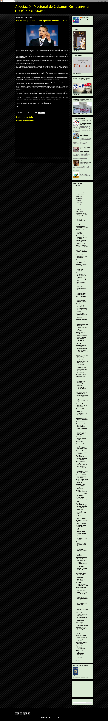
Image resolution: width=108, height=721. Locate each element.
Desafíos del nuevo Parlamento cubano (82, 227)
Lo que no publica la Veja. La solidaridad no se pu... (82, 329)
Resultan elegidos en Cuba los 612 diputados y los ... (81, 559)
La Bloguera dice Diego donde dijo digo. (81, 279)
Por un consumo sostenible (80, 580)
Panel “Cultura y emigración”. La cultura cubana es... (82, 463)
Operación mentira (81, 374)
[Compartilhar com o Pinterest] (44, 113)
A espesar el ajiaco (81, 635)
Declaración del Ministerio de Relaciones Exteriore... (80, 231)
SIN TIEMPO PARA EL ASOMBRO (81, 643)
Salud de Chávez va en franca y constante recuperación (82, 614)
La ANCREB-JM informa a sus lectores (80, 342)
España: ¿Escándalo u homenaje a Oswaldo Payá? (82, 647)
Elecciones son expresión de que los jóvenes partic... (82, 624)
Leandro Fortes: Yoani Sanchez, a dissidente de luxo (82, 356)
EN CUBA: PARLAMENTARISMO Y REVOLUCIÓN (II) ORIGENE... (81, 564)
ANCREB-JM (85, 17)
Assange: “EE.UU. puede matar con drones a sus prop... (82, 447)
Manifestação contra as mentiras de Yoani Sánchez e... (81, 274)
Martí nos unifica (80, 421)
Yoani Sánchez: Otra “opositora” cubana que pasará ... (82, 371)
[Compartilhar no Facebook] (43, 113)
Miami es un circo (80, 443)
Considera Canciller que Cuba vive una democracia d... (81, 629)
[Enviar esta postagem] (36, 112)
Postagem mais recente (22, 161)
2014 (76, 188)
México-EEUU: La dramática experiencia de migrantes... (80, 383)
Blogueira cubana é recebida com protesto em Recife (81, 334)
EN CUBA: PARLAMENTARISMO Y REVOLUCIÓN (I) (82, 584)
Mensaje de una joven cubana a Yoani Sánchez (82, 481)
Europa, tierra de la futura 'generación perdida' (81, 378)
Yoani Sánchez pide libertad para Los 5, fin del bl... (82, 290)
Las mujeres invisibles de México (82, 494)
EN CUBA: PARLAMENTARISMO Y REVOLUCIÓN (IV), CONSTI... (81, 457)
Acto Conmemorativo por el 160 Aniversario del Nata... (81, 219)
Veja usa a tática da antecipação (81, 338)
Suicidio (82, 172)
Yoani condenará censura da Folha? (81, 301)
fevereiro (78, 211)
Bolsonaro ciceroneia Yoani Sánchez (81, 265)
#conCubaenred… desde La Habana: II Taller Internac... (82, 433)
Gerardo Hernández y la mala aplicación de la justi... (81, 237)
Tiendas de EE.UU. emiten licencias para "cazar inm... (81, 476)
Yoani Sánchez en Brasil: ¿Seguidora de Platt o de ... (81, 305)
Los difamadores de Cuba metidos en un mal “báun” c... (82, 361)
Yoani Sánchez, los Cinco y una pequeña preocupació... (81, 284)
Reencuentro (79, 441)
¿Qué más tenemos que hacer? (81, 534)
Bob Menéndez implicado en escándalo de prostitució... (80, 652)
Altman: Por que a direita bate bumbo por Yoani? (81, 214)
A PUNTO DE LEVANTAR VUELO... (82, 491)
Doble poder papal (81, 224)
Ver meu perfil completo (84, 20)
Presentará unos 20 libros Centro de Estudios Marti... (81, 589)
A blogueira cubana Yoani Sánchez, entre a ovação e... (81, 347)
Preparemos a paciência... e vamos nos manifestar (82, 471)
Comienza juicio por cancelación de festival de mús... (81, 594)
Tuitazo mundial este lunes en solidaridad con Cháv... (82, 599)
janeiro (78, 657)
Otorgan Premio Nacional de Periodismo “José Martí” (81, 499)
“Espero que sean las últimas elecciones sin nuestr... (81, 603)
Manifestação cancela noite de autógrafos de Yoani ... (82, 261)
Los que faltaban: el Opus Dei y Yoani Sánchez (81, 639)
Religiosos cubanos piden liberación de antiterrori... (82, 400)
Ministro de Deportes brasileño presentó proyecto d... (81, 405)
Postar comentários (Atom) (44, 165)
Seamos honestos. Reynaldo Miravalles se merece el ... (82, 247)
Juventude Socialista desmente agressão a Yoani (82, 310)
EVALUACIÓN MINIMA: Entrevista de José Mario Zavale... (82, 619)
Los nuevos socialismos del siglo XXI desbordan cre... (82, 608)
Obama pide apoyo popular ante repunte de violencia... (81, 575)
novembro (79, 194)
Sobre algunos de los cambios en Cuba (81, 392)
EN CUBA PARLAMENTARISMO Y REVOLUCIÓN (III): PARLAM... (81, 505)
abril (77, 207)
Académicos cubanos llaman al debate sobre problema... (82, 517)
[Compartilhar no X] (41, 113)
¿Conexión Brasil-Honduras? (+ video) (82, 467)
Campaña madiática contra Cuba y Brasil (82, 419)
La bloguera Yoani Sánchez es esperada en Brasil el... (81, 527)
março (78, 209)
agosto (78, 198)
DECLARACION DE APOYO (81, 297)
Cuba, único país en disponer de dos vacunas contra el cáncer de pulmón (85, 149)
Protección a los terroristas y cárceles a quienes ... (81, 549)
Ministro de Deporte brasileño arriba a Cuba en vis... (81, 452)
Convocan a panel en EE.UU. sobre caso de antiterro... (81, 570)
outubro (78, 196)
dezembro (79, 192)
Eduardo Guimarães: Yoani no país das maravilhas (81, 256)
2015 (76, 185)
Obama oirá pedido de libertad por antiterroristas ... (82, 425)
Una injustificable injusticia (80, 554)
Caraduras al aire (80, 531)
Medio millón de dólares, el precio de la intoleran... (82, 410)
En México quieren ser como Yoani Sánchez (86, 161)
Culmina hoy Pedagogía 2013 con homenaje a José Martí (82, 511)
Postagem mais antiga (62, 161)
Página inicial (42, 161)
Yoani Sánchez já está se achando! (82, 396)
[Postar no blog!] (40, 113)
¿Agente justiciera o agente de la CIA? (81, 429)
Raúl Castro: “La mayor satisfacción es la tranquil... (81, 251)
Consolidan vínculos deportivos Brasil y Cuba (81, 438)
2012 (76, 660)
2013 (76, 190)
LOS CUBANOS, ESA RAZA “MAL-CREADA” (81, 415)
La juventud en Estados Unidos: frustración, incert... (82, 389)
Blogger (66, 717)
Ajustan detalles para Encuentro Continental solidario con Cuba (85, 122)
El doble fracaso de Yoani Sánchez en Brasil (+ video (81, 242)
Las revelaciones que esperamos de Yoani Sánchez (82, 324)
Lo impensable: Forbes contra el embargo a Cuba (81, 366)
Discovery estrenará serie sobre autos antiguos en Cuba (85, 135)
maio (77, 204)
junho (78, 202)
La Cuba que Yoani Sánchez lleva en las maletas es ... (82, 352)
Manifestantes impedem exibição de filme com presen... (81, 315)
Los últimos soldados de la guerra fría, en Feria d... (82, 538)
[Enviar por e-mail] (38, 113)
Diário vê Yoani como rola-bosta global (81, 320)
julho (77, 200)
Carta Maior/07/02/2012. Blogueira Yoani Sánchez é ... (81, 543)
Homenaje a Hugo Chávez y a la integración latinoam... (80, 486)
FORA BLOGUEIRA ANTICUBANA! (81, 294)
